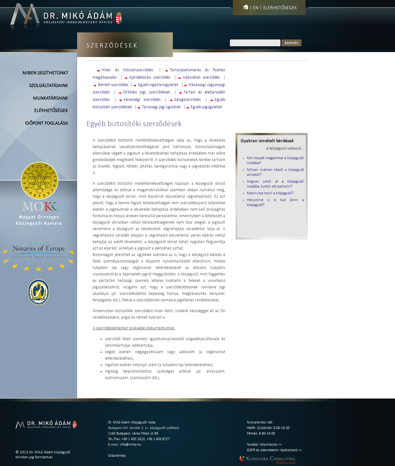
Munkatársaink (50, 98)
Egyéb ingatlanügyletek (158, 85)
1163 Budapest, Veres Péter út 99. (133, 433)
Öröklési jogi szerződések (146, 92)
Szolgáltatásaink (48, 85)
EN (256, 8)
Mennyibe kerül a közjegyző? (270, 193)
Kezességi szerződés (142, 99)
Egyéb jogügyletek (206, 107)
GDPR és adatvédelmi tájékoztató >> (274, 450)
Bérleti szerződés (113, 85)
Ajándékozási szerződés (149, 77)
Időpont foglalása (46, 123)
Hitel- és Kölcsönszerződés (127, 70)
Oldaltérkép (117, 456)
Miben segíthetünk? (45, 73)
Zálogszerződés (187, 99)
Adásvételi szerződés (201, 77)
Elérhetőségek (280, 8)
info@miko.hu (130, 445)
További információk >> (264, 445)
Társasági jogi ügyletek (161, 107)
